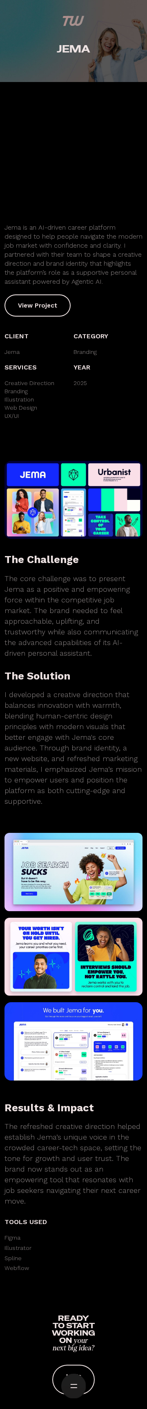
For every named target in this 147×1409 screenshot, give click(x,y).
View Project (37, 305)
